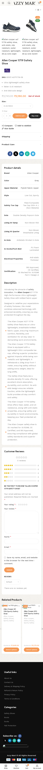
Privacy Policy (9, 694)
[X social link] (15, 153)
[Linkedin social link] (21, 153)
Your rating (9, 505)
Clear (5, 111)
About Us (8, 678)
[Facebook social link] (10, 153)
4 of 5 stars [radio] (25, 504)
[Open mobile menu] (3, 3)
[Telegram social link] (33, 153)
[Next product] (40, 10)
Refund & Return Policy (13, 690)
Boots (6, 717)
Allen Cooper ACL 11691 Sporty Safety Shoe (31, 613)
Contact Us (8, 682)
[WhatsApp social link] (27, 153)
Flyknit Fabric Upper (30, 188)
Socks (6, 721)
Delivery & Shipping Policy (14, 686)
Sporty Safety (9, 621)
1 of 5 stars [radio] (19, 504)
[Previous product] (36, 10)
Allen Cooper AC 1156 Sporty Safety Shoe (11, 611)
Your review (10, 509)
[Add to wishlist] (19, 606)
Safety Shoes (9, 618)
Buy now (35, 116)
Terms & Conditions (12, 699)
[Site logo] (24, 3)
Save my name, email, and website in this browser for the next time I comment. (21, 560)
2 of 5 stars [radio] (21, 504)
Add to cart (20, 116)
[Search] (9, 3)
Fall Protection (10, 726)
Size (3, 101)
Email (7, 547)
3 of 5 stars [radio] (23, 504)
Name (7, 537)
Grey (37, 180)
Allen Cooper (33, 173)
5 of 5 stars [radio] (26, 504)
